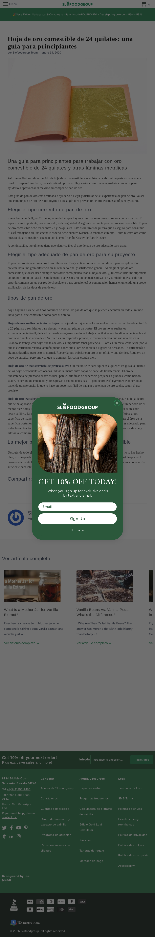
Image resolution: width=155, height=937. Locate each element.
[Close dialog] (117, 403)
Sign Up (77, 519)
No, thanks (77, 530)
